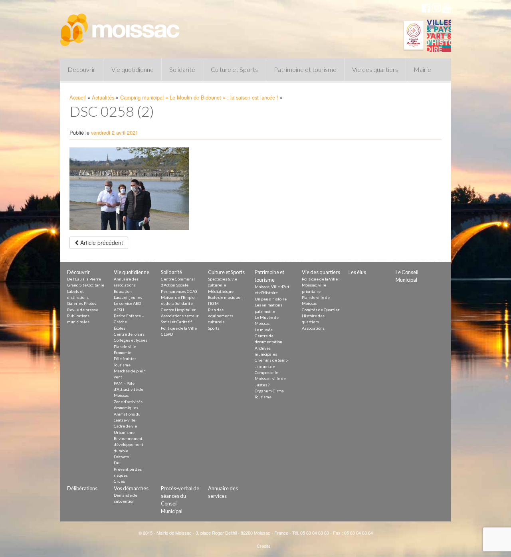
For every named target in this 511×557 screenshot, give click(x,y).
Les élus (357, 272)
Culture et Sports (234, 69)
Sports (214, 328)
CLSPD (167, 334)
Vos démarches (131, 488)
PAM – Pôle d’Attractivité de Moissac (128, 389)
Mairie (422, 69)
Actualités (103, 97)
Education (123, 291)
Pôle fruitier (125, 358)
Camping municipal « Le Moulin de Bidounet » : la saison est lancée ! (199, 97)
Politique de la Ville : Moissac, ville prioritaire (321, 285)
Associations (313, 328)
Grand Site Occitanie (85, 284)
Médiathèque (221, 291)
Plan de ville (125, 346)
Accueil (77, 97)
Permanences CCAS (179, 291)
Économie (122, 352)
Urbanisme (124, 432)
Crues (119, 481)
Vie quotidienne (132, 69)
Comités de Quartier (320, 309)
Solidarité (182, 69)
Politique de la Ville (179, 328)
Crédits (264, 546)
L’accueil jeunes (128, 297)
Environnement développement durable (128, 444)
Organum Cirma (269, 390)
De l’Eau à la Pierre (84, 279)
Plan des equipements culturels (220, 315)
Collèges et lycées (130, 340)
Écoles (119, 328)
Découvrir (81, 69)
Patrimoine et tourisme (305, 69)
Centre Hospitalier (178, 309)
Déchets (121, 456)
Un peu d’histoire (271, 298)
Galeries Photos (81, 303)
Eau (117, 462)
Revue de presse (82, 309)
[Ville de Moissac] (120, 26)
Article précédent (101, 243)
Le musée (264, 329)
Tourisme (122, 364)
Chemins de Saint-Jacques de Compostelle (272, 366)
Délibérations (82, 488)
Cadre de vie (125, 426)
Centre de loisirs (129, 334)
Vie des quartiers (375, 69)
